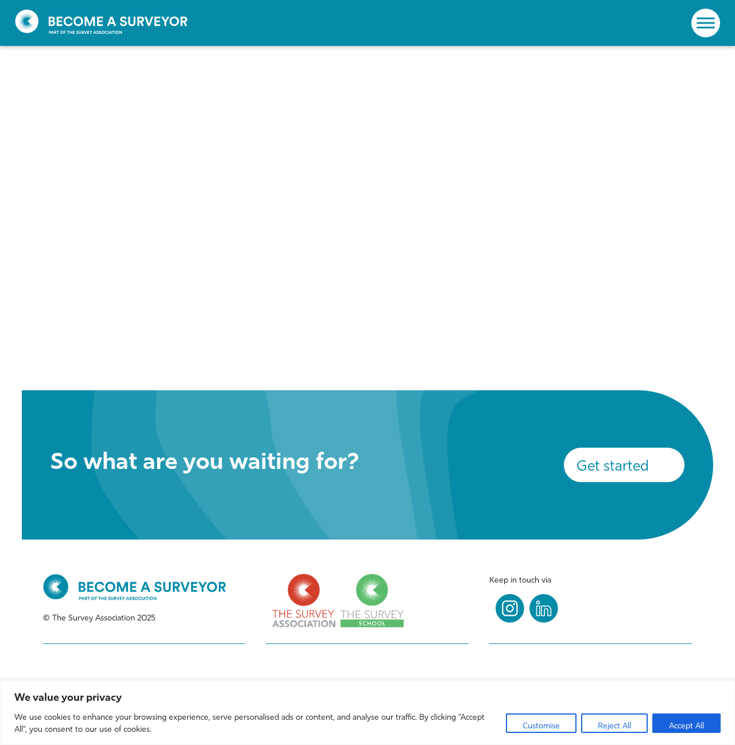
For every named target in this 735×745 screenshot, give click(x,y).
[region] (367, 712)
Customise (541, 726)
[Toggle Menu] (706, 22)
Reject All (614, 726)
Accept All (686, 726)
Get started (613, 466)
